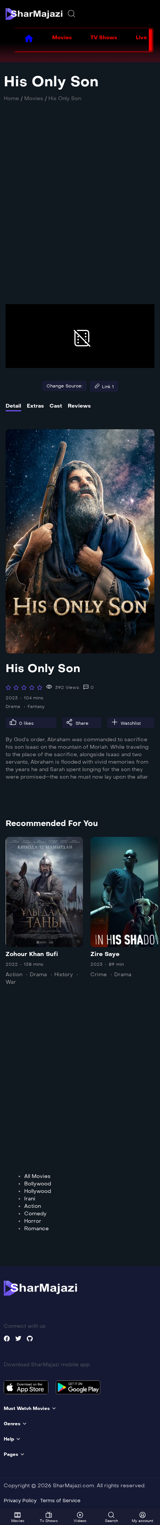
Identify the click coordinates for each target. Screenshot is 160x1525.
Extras (35, 406)
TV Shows (103, 37)
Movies (62, 37)
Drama (13, 706)
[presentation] (11, 918)
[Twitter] (18, 1339)
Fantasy (36, 706)
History (63, 974)
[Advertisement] (80, 207)
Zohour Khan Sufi (32, 954)
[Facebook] (7, 1339)
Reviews (79, 406)
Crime (98, 974)
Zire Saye (104, 954)
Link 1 (108, 386)
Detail (13, 406)
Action (14, 974)
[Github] (30, 1339)
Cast (55, 406)
